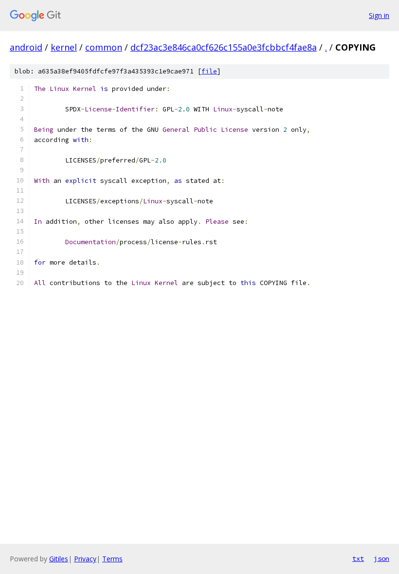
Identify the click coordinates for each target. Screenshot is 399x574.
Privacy (85, 558)
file (209, 71)
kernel (64, 47)
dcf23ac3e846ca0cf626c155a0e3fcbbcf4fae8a (223, 47)
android (26, 47)
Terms (112, 558)
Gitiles (58, 558)
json (381, 558)
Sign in (379, 15)
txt (358, 558)
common (103, 47)
